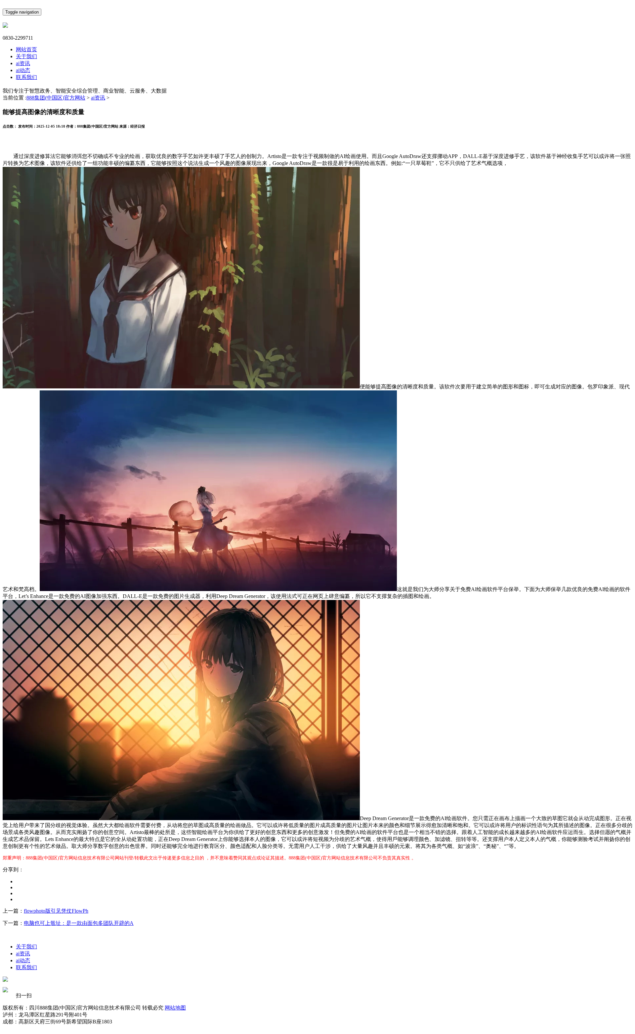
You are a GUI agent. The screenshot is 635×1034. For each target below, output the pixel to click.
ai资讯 (23, 63)
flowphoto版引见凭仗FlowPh (56, 911)
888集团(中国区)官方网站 (55, 97)
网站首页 (26, 49)
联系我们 (26, 77)
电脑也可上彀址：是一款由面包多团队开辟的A (79, 923)
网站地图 (175, 1008)
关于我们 (26, 56)
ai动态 (23, 70)
